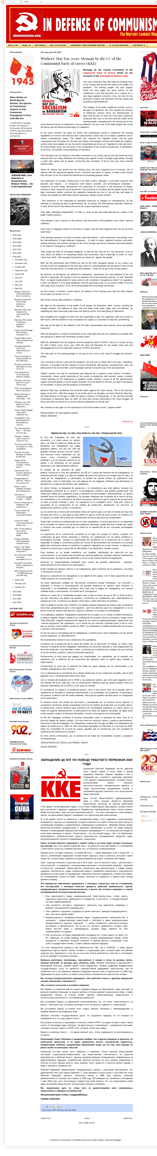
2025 (15, 239)
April (17, 288)
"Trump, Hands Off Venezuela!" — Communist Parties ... (23, 513)
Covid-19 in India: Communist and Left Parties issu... (23, 523)
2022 (15, 249)
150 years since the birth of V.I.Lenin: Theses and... (22, 382)
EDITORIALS (40, 45)
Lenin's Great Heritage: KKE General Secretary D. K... (23, 332)
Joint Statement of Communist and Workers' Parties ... (23, 374)
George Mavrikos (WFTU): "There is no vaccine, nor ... (22, 480)
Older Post (128, 1118)
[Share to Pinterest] (60, 1106)
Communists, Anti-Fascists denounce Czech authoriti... (23, 473)
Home (87, 1118)
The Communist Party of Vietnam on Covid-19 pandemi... (23, 446)
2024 (15, 242)
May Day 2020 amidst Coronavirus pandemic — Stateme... (23, 323)
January (18, 587)
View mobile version (87, 1123)
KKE (54, 1110)
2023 (15, 246)
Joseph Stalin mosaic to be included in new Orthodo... (23, 340)
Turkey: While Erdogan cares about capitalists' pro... (23, 412)
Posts (145, 816)
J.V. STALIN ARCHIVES (119, 45)
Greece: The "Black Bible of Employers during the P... (22, 549)
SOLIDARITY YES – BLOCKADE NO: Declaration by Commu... (22, 421)
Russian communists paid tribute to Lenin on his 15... (23, 366)
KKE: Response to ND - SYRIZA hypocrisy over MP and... (23, 573)
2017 (15, 599)
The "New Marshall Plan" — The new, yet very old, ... (22, 430)
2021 (15, 253)
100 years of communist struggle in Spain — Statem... (23, 497)
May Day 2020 (70, 1110)
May (17, 285)
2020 (15, 257)
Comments (148, 820)
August (18, 274)
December (19, 260)
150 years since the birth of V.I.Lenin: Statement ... (22, 404)
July (17, 278)
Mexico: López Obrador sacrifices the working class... (23, 488)
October (18, 267)
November (19, 263)
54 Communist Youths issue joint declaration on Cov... (23, 557)
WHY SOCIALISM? (58, 45)
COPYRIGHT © (138, 45)
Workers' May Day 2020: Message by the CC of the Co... (22, 294)
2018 (15, 595)
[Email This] (51, 1106)
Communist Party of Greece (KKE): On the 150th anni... (22, 358)
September (19, 270)
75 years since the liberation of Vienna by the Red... (22, 454)
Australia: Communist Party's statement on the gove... (23, 565)
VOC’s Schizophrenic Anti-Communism (23, 389)
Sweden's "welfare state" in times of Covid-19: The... (22, 438)
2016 (15, 602)
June (17, 281)
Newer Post (46, 1118)
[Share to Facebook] (58, 1106)
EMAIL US (26, 45)
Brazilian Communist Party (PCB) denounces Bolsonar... (22, 303)
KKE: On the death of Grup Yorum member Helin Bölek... (22, 532)
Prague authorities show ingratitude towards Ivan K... (22, 541)
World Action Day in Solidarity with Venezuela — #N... (22, 396)
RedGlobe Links (146, 806)
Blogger (118, 1140)
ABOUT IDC (13, 45)
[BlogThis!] (53, 1106)
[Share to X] (56, 1106)
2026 (15, 235)
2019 (15, 592)
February (19, 583)
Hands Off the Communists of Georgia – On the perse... (22, 463)
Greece (49, 1110)
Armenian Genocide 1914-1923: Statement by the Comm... (22, 349)
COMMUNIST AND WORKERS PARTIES (87, 45)
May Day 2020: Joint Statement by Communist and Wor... (22, 313)
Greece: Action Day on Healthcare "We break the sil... (23, 505)
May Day (60, 1110)
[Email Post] (46, 1107)
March (17, 580)
